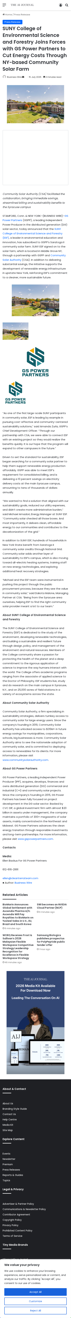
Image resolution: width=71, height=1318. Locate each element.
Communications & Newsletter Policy (24, 1209)
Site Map (8, 1130)
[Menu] (4, 6)
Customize (35, 1301)
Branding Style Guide (15, 1109)
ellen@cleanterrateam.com (20, 878)
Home (8, 14)
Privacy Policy (10, 1225)
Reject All (35, 1310)
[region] (35, 1288)
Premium (8, 1164)
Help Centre (10, 1119)
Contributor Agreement (16, 1214)
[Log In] (60, 6)
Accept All (35, 1292)
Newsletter (9, 1159)
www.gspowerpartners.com (35, 839)
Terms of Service (12, 1236)
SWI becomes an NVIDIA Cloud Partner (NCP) (52, 906)
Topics (6, 1180)
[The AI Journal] (22, 5)
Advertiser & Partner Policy (18, 1204)
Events (6, 1153)
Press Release (22, 14)
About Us (8, 1103)
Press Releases (11, 1169)
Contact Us (9, 1114)
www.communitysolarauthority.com (25, 760)
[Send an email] (23, 77)
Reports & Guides (13, 1175)
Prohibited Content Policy (17, 1230)
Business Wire (14, 77)
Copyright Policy (12, 1220)
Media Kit (8, 1125)
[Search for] (66, 6)
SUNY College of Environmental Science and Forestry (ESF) (32, 233)
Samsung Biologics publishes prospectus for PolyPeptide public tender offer (51, 940)
